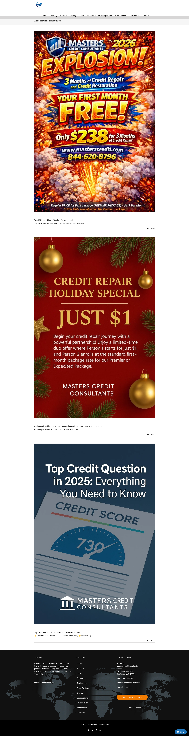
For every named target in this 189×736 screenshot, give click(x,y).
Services (80, 673)
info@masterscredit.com (131, 683)
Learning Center (83, 698)
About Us (80, 668)
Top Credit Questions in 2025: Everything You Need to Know (57, 632)
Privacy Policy (82, 703)
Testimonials (82, 683)
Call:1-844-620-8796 (132, 697)
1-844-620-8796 (127, 678)
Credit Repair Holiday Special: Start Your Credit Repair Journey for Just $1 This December (68, 426)
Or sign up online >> (135, 707)
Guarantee (81, 713)
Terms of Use (82, 708)
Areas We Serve (83, 688)
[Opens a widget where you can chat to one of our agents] (181, 732)
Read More (150, 228)
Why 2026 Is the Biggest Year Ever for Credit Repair (53, 220)
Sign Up (80, 693)
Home (79, 663)
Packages (80, 678)
